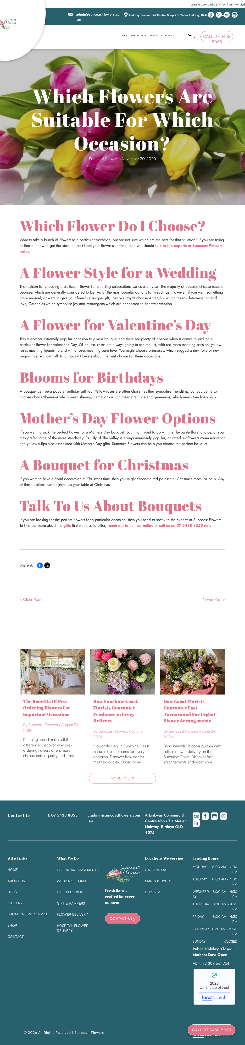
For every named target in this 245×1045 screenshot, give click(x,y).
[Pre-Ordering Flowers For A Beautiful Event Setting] (52, 672)
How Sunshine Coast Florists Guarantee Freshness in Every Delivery (115, 710)
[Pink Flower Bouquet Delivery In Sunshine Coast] (192, 672)
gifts (67, 525)
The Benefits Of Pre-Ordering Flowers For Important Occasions (47, 707)
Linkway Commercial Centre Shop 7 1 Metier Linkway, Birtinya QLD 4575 (177, 15)
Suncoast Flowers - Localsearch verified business (214, 987)
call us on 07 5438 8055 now (185, 525)
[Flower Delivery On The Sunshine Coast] (122, 672)
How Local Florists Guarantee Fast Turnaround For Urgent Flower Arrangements (190, 710)
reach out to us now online (130, 525)
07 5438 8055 (64, 815)
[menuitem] (124, 35)
